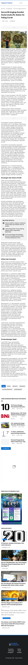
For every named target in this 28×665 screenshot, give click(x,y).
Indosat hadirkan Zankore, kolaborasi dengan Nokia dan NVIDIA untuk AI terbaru (15, 224)
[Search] (23, 3)
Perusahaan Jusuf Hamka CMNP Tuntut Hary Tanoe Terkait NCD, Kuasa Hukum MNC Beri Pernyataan (13, 623)
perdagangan (9, 8)
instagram (10, 652)
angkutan (14, 426)
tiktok (19, 650)
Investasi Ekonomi (7, 389)
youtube (19, 652)
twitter (19, 649)
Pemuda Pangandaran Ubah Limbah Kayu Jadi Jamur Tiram (18, 440)
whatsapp (11, 650)
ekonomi (15, 386)
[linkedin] (14, 394)
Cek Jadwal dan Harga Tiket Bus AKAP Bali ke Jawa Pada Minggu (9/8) (18, 424)
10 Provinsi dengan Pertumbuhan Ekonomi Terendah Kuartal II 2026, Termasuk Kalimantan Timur (14, 236)
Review (5, 579)
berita (13, 408)
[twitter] (5, 394)
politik (5, 539)
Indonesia (22, 386)
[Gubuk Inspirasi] (7, 3)
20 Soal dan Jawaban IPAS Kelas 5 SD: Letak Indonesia (12, 544)
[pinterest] (11, 394)
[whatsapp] (8, 394)
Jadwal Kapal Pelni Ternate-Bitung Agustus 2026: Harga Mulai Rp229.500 (14, 230)
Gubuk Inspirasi (18, 658)
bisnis (8, 386)
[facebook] (2, 394)
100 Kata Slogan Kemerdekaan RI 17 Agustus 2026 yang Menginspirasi (12, 603)
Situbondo (6, 558)
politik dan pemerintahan (9, 598)
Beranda (3, 8)
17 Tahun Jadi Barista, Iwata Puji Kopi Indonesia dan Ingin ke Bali (18, 432)
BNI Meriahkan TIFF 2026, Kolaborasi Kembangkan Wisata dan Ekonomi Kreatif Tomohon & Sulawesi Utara (18, 414)
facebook (10, 649)
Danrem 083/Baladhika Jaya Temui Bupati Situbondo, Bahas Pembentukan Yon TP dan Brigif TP (14, 564)
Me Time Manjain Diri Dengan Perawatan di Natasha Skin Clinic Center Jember (13, 584)
